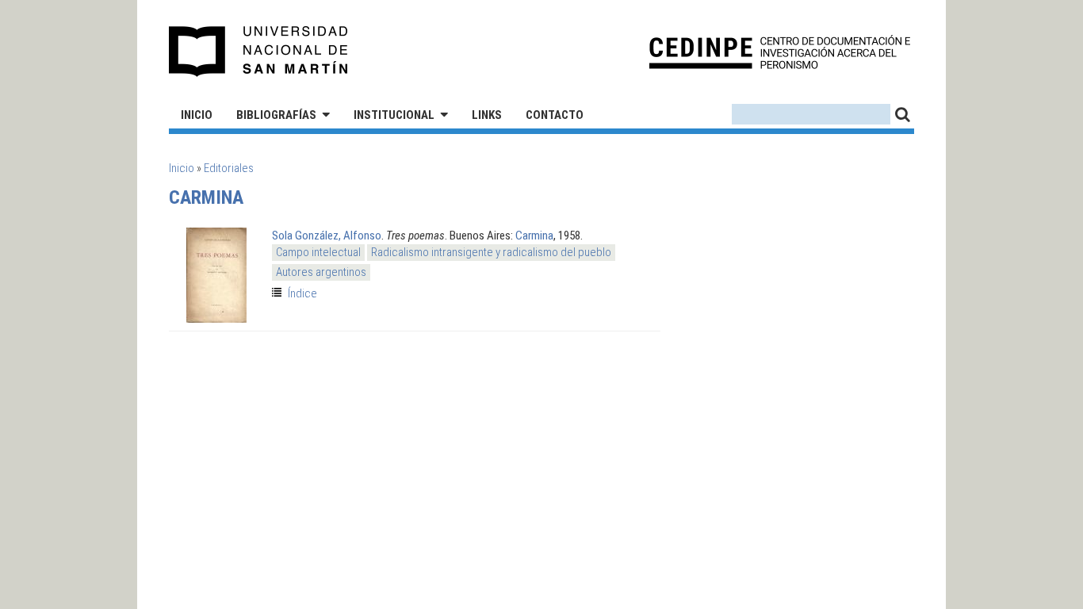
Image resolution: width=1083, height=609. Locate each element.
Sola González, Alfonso (326, 235)
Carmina (534, 235)
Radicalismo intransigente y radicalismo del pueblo (491, 252)
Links (487, 115)
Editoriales (229, 168)
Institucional (394, 115)
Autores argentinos (321, 272)
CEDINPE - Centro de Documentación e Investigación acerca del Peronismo (779, 52)
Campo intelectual (318, 252)
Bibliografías (276, 115)
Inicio (196, 115)
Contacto (555, 115)
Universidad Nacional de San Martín (259, 51)
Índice (302, 293)
